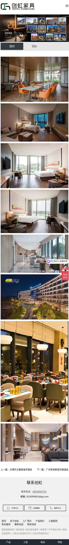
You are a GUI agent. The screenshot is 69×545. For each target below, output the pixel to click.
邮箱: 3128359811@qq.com (35, 496)
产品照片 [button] (40, 521)
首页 (4, 521)
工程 (25, 542)
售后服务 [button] (6, 524)
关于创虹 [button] (14, 521)
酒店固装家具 (8, 529)
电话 (42, 542)
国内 (12, 46)
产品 (8, 542)
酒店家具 (20, 529)
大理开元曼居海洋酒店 (21, 469)
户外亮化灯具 (54, 529)
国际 (34, 46)
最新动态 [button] (18, 524)
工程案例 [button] (52, 521)
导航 (60, 542)
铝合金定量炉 (32, 529)
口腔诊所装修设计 (40, 533)
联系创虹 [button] (31, 524)
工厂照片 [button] (27, 521)
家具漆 (43, 529)
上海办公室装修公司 (21, 533)
